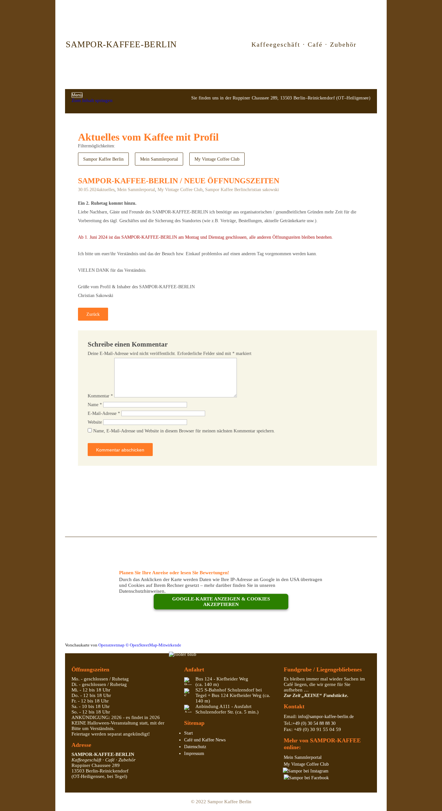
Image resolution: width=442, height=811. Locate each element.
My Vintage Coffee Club (216, 159)
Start (188, 733)
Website (95, 422)
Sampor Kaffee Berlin (103, 159)
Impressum (194, 753)
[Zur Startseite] (212, 44)
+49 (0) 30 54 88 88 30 (314, 723)
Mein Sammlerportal (159, 159)
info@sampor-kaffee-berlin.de (326, 716)
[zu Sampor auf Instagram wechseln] (305, 771)
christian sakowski (262, 189)
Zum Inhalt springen (92, 100)
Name (95, 404)
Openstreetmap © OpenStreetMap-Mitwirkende (139, 645)
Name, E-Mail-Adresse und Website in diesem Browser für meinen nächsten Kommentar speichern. (184, 430)
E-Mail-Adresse (104, 413)
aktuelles (107, 189)
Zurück (93, 314)
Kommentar (100, 396)
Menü (77, 95)
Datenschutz (195, 746)
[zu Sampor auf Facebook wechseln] (306, 777)
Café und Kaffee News (205, 739)
